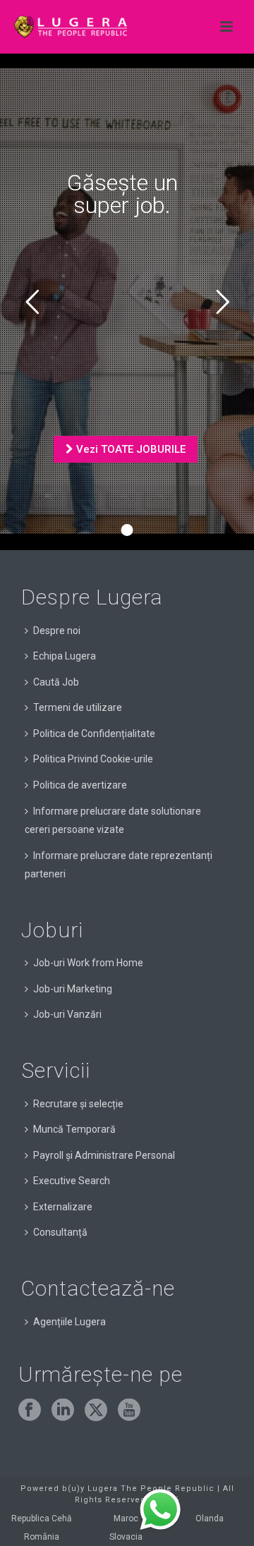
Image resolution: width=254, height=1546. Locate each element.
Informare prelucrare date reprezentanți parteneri (118, 865)
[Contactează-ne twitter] (96, 1411)
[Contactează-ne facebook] (29, 1411)
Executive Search (71, 1180)
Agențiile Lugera (69, 1321)
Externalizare (62, 1206)
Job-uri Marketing (72, 988)
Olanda (209, 1518)
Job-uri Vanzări (67, 1014)
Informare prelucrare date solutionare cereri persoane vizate (113, 820)
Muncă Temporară (74, 1129)
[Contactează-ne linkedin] (63, 1411)
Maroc (126, 1518)
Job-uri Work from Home (88, 962)
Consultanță (60, 1232)
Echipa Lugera (64, 656)
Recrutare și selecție (78, 1103)
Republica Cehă (41, 1518)
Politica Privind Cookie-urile (93, 759)
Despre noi (56, 630)
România (41, 1537)
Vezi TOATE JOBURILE (129, 449)
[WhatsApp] (160, 1510)
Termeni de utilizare (77, 707)
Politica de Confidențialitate (94, 733)
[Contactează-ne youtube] (129, 1411)
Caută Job (56, 682)
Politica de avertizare (80, 785)
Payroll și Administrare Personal (104, 1155)
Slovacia (126, 1537)
